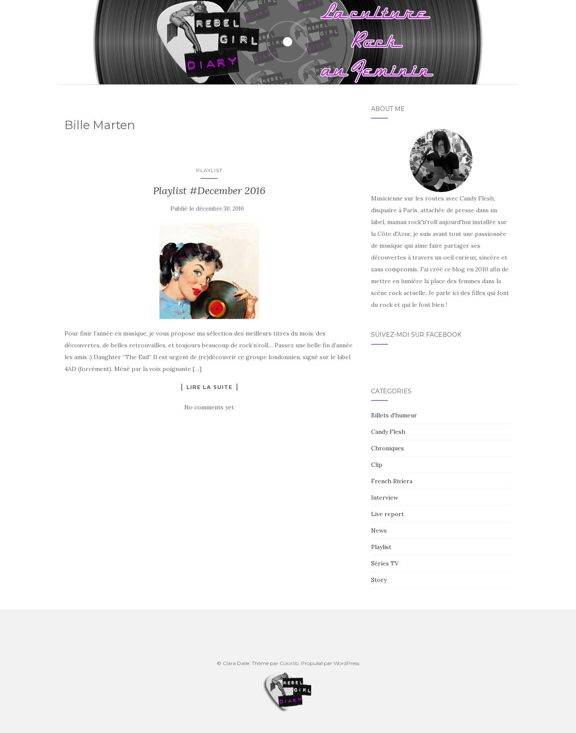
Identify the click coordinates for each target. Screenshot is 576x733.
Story (379, 580)
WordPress (346, 663)
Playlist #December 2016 (209, 190)
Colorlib (289, 663)
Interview (384, 497)
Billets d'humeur (394, 415)
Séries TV (384, 563)
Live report (387, 514)
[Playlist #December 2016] (209, 271)
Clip (376, 464)
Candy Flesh (388, 431)
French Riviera (391, 481)
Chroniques (387, 448)
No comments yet (209, 407)
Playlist (209, 170)
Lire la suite (209, 387)
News (379, 530)
